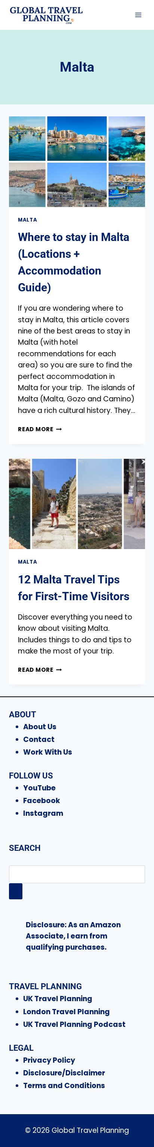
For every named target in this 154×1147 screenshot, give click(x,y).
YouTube (39, 788)
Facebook (41, 801)
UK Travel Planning (57, 999)
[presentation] (77, 161)
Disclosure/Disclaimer (64, 1073)
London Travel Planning (66, 1012)
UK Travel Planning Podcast (74, 1024)
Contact (39, 739)
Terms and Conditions (64, 1086)
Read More (40, 429)
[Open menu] (138, 15)
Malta (27, 219)
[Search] (15, 891)
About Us (39, 727)
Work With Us (47, 752)
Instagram (43, 813)
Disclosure (45, 925)
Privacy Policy (49, 1060)
